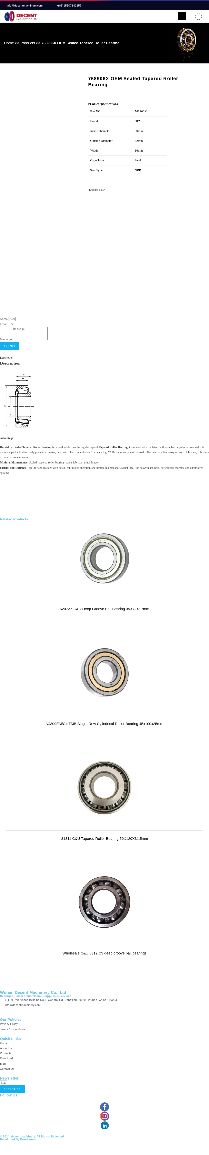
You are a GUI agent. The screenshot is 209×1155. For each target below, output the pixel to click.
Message (6, 339)
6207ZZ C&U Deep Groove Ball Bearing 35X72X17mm (104, 609)
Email (4, 324)
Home (9, 43)
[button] (198, 16)
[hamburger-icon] (182, 16)
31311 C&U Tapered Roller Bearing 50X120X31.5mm (104, 839)
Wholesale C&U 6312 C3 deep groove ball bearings (104, 953)
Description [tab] (6, 357)
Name (4, 318)
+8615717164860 (48, 1010)
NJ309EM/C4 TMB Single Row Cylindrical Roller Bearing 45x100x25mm (104, 724)
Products (27, 43)
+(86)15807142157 (17, 1010)
